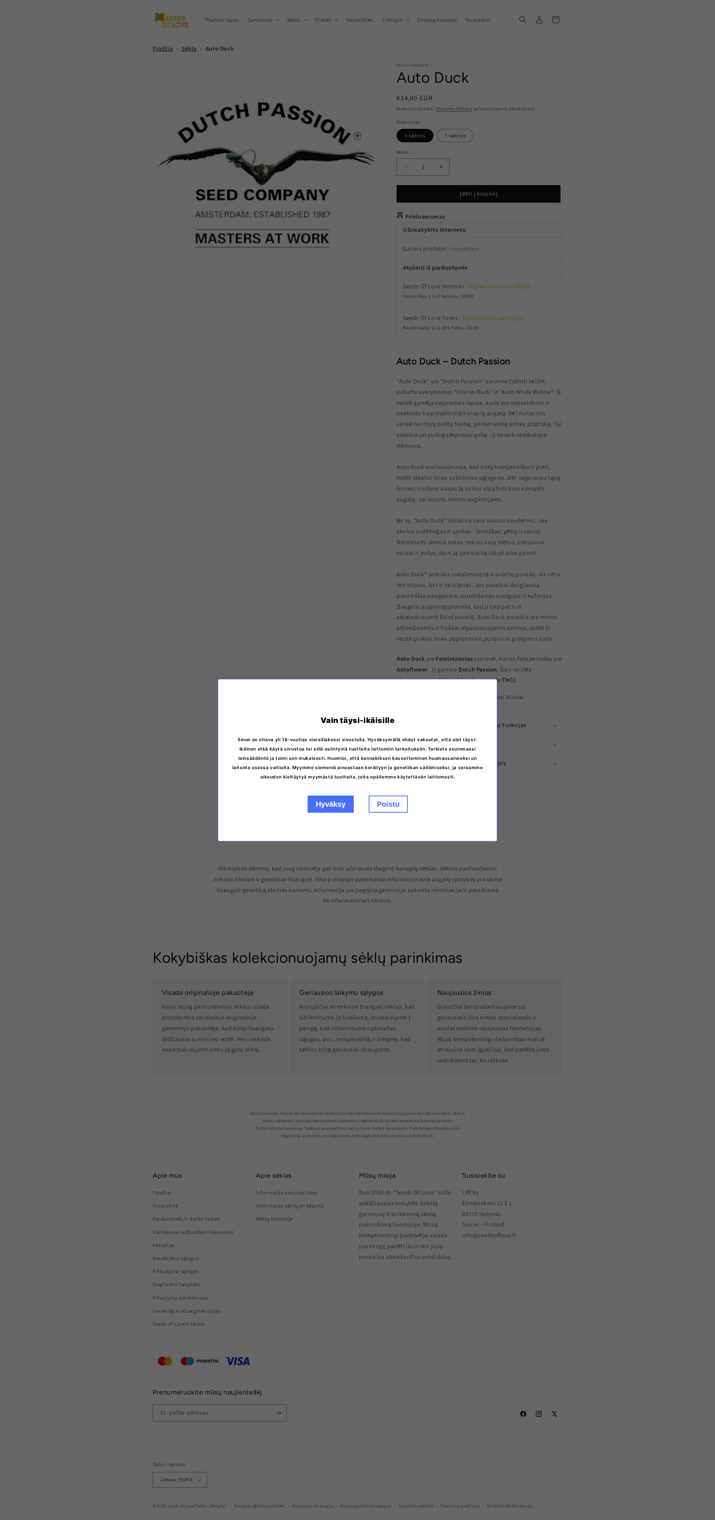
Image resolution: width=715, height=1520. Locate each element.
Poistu (388, 804)
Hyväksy (331, 804)
